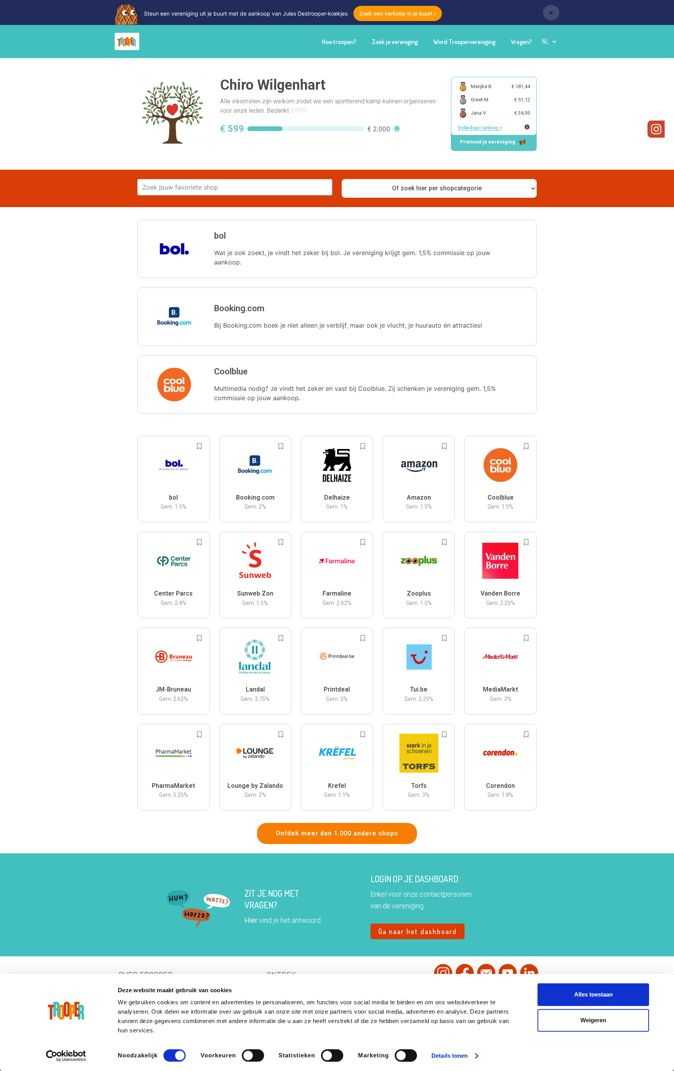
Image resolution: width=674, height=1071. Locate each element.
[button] (549, 41)
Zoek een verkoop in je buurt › (397, 13)
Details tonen (449, 1055)
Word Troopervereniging (464, 42)
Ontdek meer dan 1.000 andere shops (337, 833)
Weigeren (593, 1020)
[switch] (253, 1055)
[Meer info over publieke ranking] (527, 126)
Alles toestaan (593, 994)
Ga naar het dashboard (417, 931)
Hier (251, 920)
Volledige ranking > (480, 128)
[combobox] (234, 187)
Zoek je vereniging (395, 42)
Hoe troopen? (339, 42)
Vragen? (521, 42)
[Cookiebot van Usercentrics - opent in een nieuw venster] (66, 1056)
